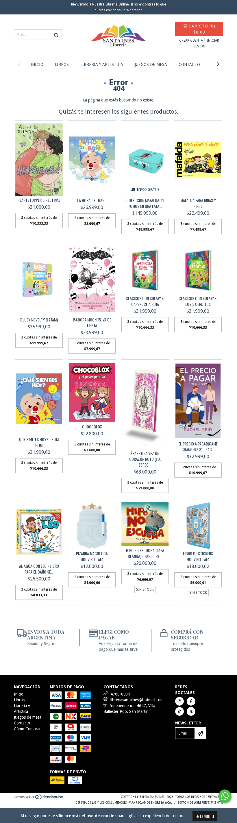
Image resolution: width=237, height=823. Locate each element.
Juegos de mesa (151, 64)
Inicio (37, 64)
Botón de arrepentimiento (200, 802)
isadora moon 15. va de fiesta (92, 322)
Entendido (204, 816)
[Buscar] (56, 34)
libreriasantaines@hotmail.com (137, 700)
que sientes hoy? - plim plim (39, 442)
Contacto (189, 64)
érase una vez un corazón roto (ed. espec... (145, 459)
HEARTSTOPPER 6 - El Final (38, 200)
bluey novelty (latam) (39, 320)
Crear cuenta (191, 40)
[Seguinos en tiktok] (179, 711)
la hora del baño (92, 200)
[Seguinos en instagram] (179, 701)
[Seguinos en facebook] (191, 701)
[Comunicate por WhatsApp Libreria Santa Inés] (225, 796)
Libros (62, 64)
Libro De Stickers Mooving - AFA (198, 556)
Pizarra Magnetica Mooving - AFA (92, 556)
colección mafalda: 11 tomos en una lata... (145, 203)
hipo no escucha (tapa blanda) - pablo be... (145, 553)
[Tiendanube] (39, 798)
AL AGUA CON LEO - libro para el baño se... (39, 569)
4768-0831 (120, 694)
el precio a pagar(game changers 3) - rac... (198, 446)
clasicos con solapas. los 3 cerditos (198, 301)
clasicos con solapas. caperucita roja (145, 301)
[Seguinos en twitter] (191, 711)
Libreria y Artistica (101, 64)
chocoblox (92, 427)
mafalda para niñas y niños (198, 203)
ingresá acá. (161, 802)
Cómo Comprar (27, 728)
